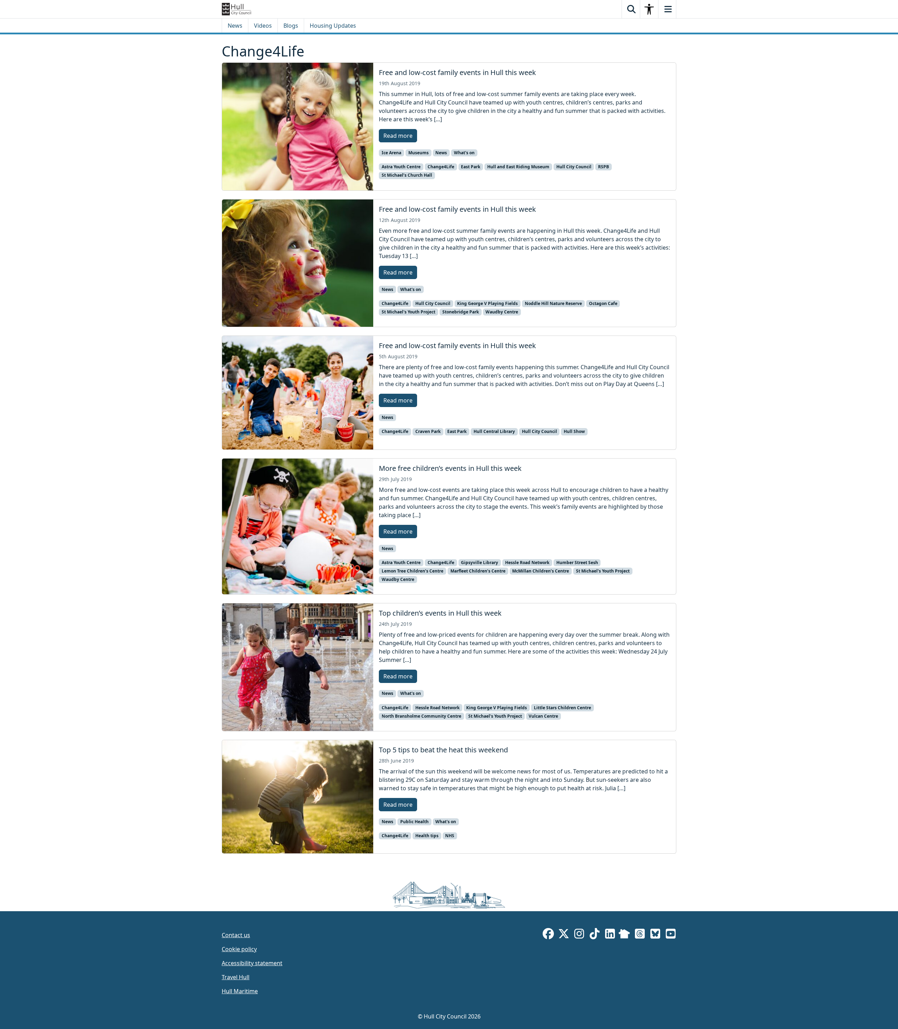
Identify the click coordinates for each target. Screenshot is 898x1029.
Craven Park (428, 431)
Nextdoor (624, 935)
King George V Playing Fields (487, 303)
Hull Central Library (494, 431)
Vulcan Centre (543, 716)
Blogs (290, 25)
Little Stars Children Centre (562, 708)
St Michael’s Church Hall (407, 175)
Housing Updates (333, 25)
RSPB (603, 167)
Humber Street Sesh (577, 563)
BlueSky (655, 935)
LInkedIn (610, 935)
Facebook (548, 935)
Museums (418, 153)
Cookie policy (239, 949)
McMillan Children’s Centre (540, 571)
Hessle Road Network (527, 563)
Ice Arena (391, 153)
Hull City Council (573, 167)
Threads (639, 935)
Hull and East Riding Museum (518, 167)
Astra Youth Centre (401, 167)
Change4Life (441, 167)
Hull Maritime (240, 991)
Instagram (579, 935)
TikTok (594, 935)
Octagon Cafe (603, 303)
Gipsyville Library (479, 563)
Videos (263, 25)
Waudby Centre (501, 312)
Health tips (426, 836)
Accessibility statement (252, 963)
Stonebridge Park (460, 312)
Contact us (236, 935)
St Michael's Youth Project (408, 312)
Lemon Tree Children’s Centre (412, 571)
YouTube (670, 935)
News (235, 25)
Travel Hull (235, 977)
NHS (449, 836)
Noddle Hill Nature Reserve (553, 303)
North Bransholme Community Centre (421, 716)
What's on (464, 153)
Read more (398, 136)
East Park (470, 167)
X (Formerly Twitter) (563, 935)
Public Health (414, 822)
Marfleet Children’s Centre (477, 571)
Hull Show (574, 431)
